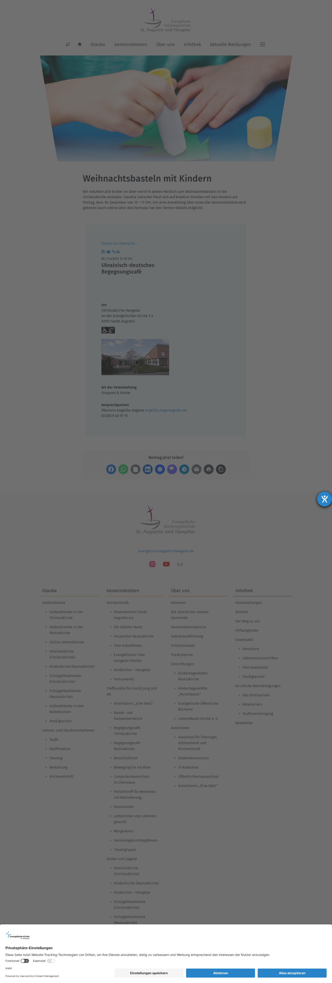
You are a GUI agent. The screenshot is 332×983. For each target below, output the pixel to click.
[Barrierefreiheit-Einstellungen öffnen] (324, 499)
